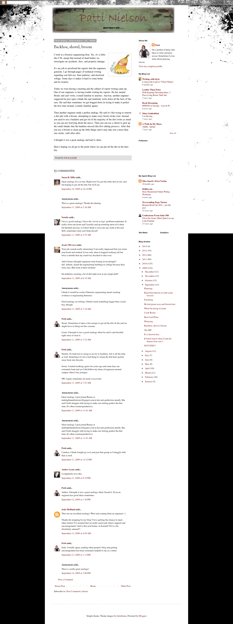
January (149, 381)
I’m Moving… (148, 116)
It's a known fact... (152, 334)
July (147, 355)
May (147, 363)
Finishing (148, 299)
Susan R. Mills (68, 177)
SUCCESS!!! (150, 345)
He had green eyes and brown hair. (160, 304)
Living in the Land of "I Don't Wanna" (158, 81)
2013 (145, 250)
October (149, 280)
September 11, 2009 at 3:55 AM (76, 234)
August (148, 351)
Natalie (65, 217)
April (147, 368)
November (150, 275)
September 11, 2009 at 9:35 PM (76, 477)
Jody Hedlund (68, 509)
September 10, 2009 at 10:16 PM (77, 188)
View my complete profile (150, 66)
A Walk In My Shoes (152, 123)
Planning (148, 288)
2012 (145, 254)
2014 (145, 246)
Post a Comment (65, 579)
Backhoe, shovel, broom (155, 325)
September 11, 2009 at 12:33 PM (77, 459)
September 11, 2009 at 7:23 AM (76, 339)
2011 (145, 259)
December (150, 271)
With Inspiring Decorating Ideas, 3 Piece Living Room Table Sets (156, 93)
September (150, 284)
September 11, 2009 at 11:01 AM (77, 410)
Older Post (125, 585)
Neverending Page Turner (154, 202)
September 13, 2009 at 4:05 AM (76, 533)
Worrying (148, 321)
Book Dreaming (150, 102)
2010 (145, 263)
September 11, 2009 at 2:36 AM (76, 207)
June (147, 359)
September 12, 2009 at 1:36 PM (76, 499)
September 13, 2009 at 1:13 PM (76, 554)
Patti (64, 318)
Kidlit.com (147, 188)
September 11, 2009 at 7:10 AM (76, 308)
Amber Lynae (68, 469)
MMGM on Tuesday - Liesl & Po (156, 105)
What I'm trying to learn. (155, 308)
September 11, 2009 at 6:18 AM (76, 278)
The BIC (148, 330)
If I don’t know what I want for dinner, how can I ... (157, 340)
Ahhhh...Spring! (149, 126)
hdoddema (122, 615)
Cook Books (150, 312)
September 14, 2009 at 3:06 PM (76, 573)
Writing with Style (151, 79)
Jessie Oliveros (69, 244)
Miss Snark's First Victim (154, 181)
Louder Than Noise (151, 89)
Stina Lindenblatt (150, 113)
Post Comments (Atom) (77, 591)
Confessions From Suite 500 (155, 215)
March (148, 372)
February (149, 376)
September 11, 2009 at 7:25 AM (76, 382)
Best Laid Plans (151, 317)
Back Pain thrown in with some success (158, 294)
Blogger (142, 615)
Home (93, 585)
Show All (173, 133)
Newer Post (60, 585)
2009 (145, 267)
